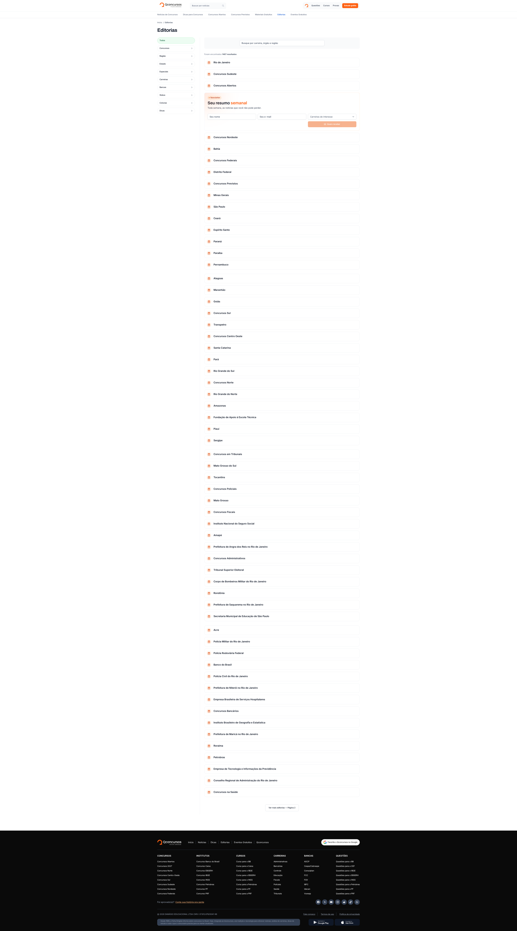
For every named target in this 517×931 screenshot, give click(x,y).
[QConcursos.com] (169, 842)
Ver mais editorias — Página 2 (282, 808)
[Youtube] (331, 902)
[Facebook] (318, 902)
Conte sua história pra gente (189, 902)
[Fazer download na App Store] (347, 922)
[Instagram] (337, 902)
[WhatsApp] (357, 902)
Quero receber (333, 124)
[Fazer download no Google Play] (321, 922)
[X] (324, 902)
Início (159, 22)
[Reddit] (344, 902)
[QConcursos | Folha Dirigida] (171, 5)
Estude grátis (350, 5)
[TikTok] (350, 902)
